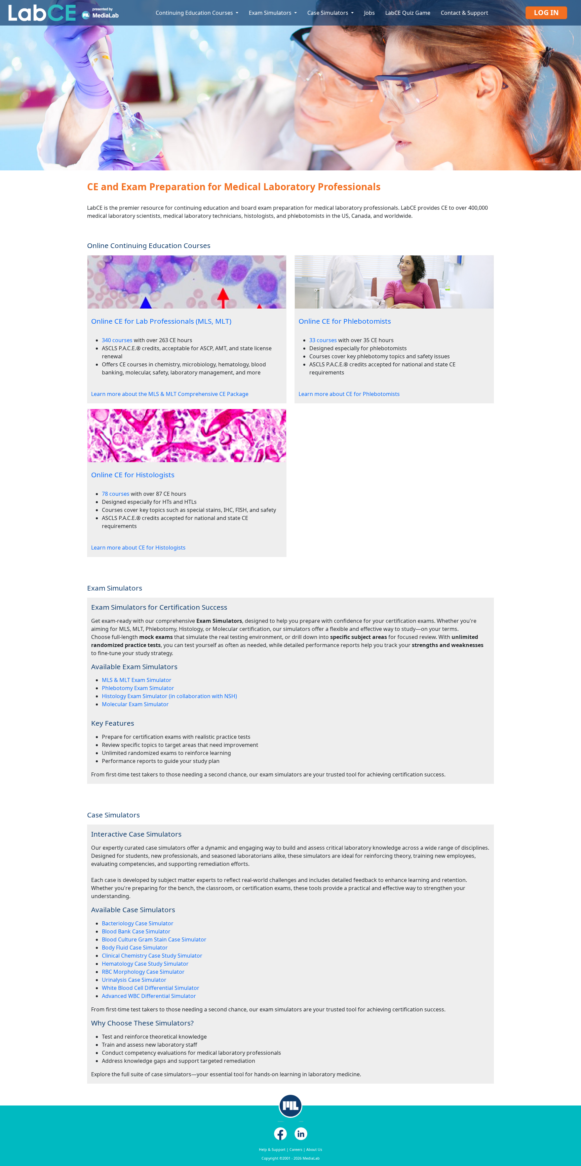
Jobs (369, 12)
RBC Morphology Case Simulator (143, 971)
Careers (295, 1149)
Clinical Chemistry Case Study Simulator (152, 955)
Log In (546, 12)
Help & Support (272, 1149)
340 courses (117, 340)
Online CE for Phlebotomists (345, 321)
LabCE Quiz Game (407, 12)
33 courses (323, 340)
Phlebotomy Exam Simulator (138, 688)
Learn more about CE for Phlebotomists (349, 394)
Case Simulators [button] (328, 12)
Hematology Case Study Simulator (145, 963)
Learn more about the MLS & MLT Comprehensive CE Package (169, 394)
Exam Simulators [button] (271, 12)
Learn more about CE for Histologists (138, 547)
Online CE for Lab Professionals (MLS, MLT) (161, 321)
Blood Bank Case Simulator (136, 931)
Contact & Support (464, 12)
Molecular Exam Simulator (135, 704)
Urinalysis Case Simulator (134, 979)
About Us (314, 1149)
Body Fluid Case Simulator (135, 947)
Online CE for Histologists (133, 474)
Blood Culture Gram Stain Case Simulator (154, 939)
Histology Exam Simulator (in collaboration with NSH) (169, 696)
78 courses (115, 493)
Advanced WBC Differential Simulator (149, 996)
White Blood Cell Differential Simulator (150, 988)
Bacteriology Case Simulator (137, 923)
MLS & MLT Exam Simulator (136, 680)
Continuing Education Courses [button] (195, 12)
